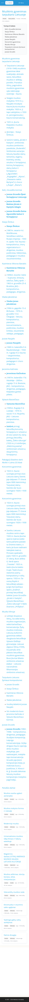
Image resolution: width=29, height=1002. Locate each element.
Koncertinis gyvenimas (12, 42)
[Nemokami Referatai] (2, 3)
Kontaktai (21, 999)
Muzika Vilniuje (10, 45)
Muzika (4, 18)
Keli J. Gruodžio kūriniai (13, 29)
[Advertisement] (11, 970)
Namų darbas (12, 18)
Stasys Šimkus (10, 32)
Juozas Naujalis (10, 39)
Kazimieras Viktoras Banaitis (14, 34)
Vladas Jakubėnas (11, 37)
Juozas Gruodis (10, 52)
